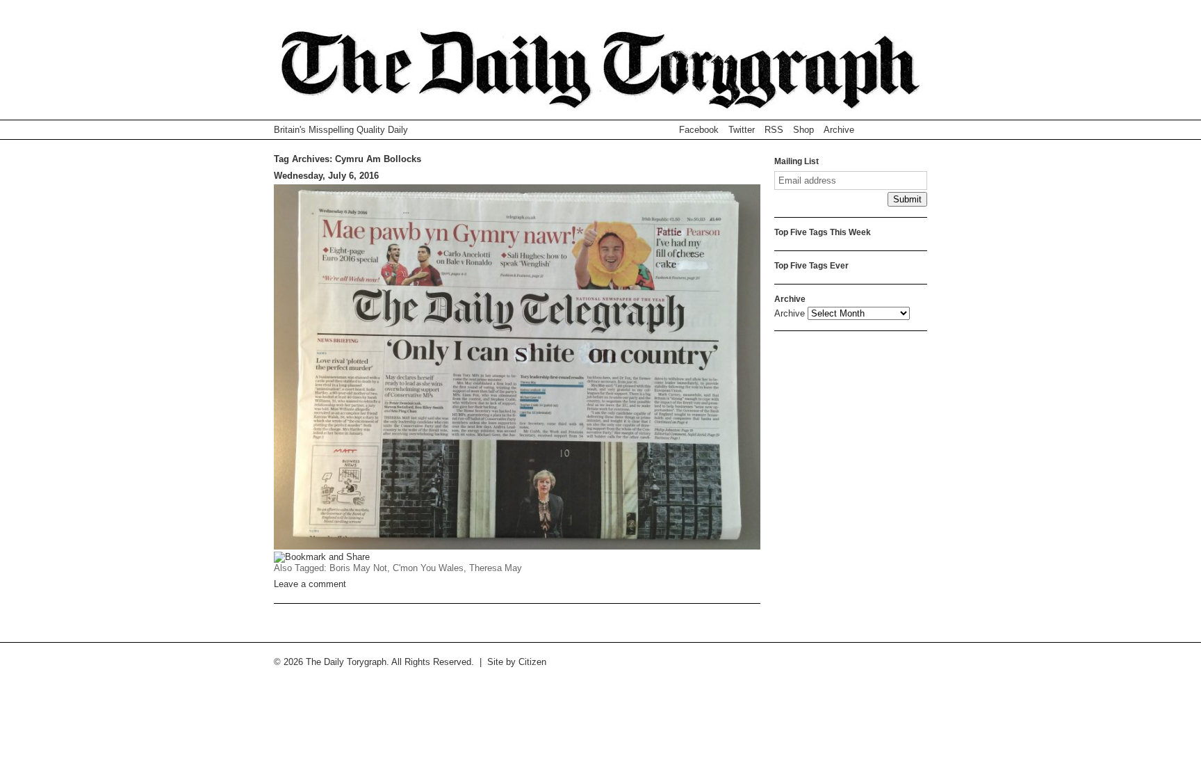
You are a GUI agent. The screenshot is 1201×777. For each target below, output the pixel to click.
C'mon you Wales (428, 568)
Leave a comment (310, 584)
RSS (774, 130)
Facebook (699, 130)
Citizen (532, 662)
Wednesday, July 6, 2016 (326, 175)
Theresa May (495, 568)
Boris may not (358, 568)
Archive (839, 130)
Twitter (741, 130)
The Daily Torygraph (600, 75)
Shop (803, 130)
